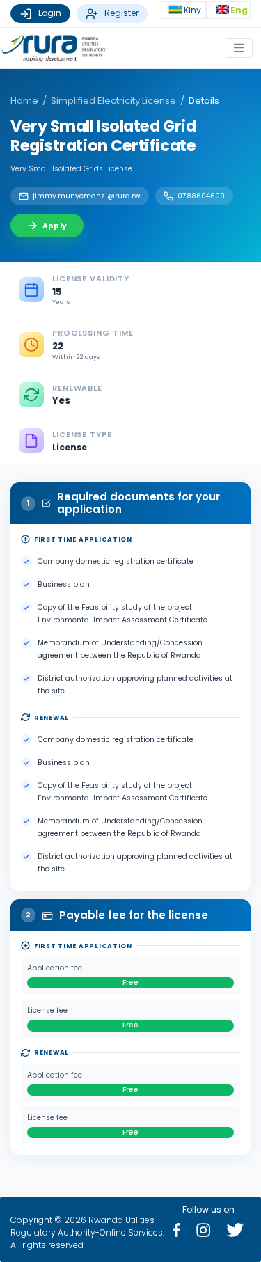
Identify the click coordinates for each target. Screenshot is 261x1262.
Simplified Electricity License (113, 100)
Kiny (193, 10)
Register (121, 13)
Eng (239, 10)
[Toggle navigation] (239, 47)
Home (24, 100)
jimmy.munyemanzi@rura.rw (87, 196)
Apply (54, 226)
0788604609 (201, 196)
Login (49, 13)
